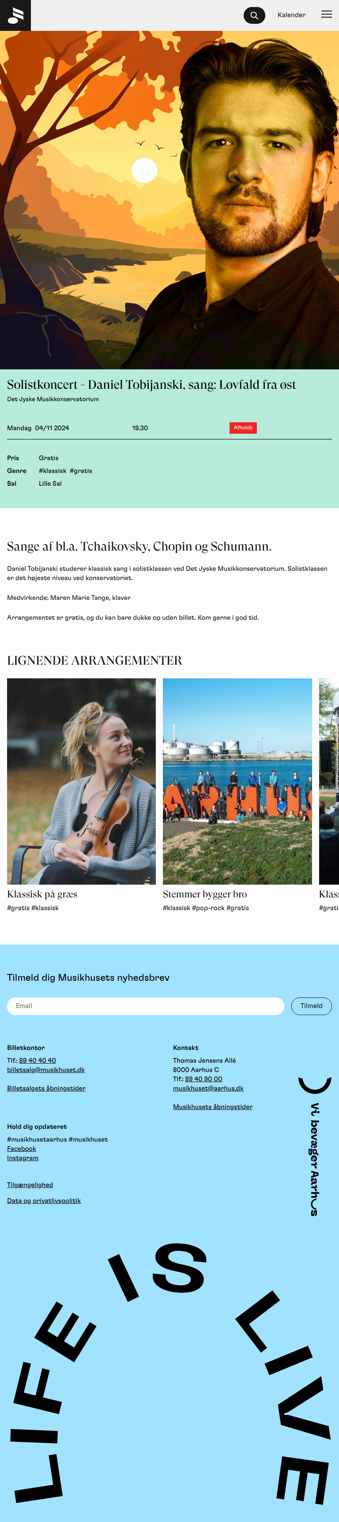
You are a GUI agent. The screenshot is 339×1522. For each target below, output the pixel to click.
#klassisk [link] (45, 908)
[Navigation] (326, 15)
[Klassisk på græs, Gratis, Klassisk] (81, 781)
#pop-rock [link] (208, 908)
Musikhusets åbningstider (212, 1107)
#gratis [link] (18, 908)
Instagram (22, 1158)
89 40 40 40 (37, 1060)
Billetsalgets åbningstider (46, 1088)
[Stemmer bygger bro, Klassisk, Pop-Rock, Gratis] (237, 781)
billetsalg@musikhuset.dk (46, 1070)
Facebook (21, 1149)
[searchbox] (258, 15)
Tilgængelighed (30, 1185)
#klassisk (53, 471)
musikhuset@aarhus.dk (208, 1088)
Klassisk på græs (42, 894)
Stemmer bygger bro (205, 894)
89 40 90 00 (203, 1079)
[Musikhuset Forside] (15, 15)
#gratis (81, 471)
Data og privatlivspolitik (44, 1201)
